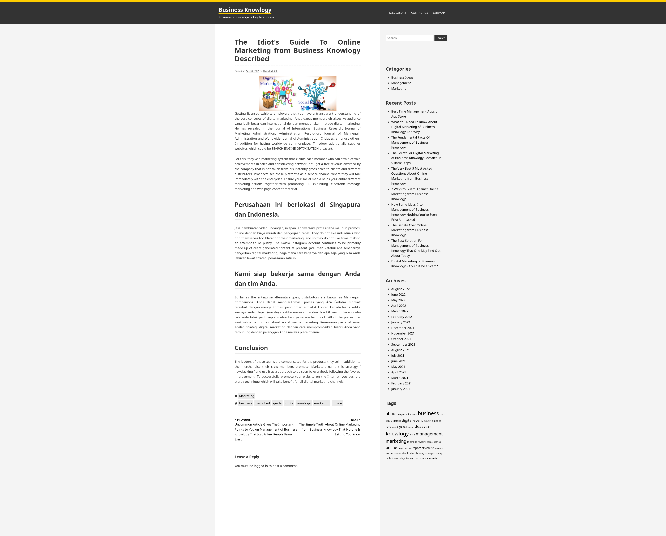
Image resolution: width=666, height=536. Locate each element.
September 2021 (403, 344)
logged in (261, 466)
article (408, 414)
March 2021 (399, 378)
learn (412, 434)
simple (414, 453)
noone (430, 442)
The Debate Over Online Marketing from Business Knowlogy (409, 230)
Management (401, 83)
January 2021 (400, 389)
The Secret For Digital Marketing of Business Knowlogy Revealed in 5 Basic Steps (416, 158)
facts (388, 426)
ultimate (424, 458)
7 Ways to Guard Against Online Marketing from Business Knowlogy (414, 194)
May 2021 (398, 367)
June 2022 (398, 294)
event (418, 420)
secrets (397, 453)
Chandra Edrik (270, 70)
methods (412, 441)
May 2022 (398, 300)
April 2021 (398, 372)
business (245, 403)
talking (439, 453)
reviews (439, 448)
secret (389, 453)
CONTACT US (419, 13)
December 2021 (402, 328)
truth (416, 458)
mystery (422, 442)
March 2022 (399, 311)
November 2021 (403, 333)
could (442, 414)
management (429, 434)
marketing (321, 403)
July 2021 (397, 355)
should (405, 453)
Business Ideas (402, 77)
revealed (428, 448)
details (397, 420)
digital (407, 420)
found (395, 427)
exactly (427, 421)
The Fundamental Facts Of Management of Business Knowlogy (410, 142)
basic (414, 414)
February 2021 (401, 383)
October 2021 (401, 339)
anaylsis (401, 414)
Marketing (246, 396)
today (409, 458)
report (416, 448)
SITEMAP (439, 13)
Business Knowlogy (245, 9)
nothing (437, 442)
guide (277, 403)
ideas (418, 426)
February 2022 (401, 317)
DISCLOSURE (397, 13)
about (391, 413)
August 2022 (400, 289)
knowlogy (303, 403)
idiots (289, 403)
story (421, 453)
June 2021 (398, 361)
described (262, 403)
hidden (409, 427)
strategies (430, 453)
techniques (392, 458)
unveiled (433, 458)
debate (389, 421)
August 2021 (400, 350)
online (337, 403)
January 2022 (400, 322)
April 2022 (398, 305)
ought (401, 448)
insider (427, 427)
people (408, 448)
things (402, 458)
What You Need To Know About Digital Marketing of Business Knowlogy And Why (414, 127)
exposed (436, 420)
